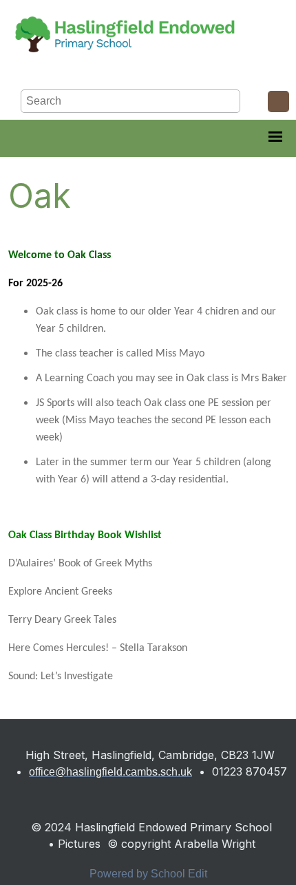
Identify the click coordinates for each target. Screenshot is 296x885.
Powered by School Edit (148, 873)
